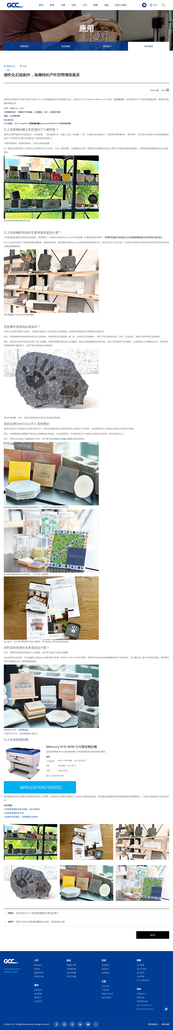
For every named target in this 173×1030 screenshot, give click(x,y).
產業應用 (24, 46)
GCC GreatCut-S (144, 1005)
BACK (152, 935)
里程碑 (37, 969)
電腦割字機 (71, 965)
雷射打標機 (71, 976)
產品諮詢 (140, 972)
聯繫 (95, 5)
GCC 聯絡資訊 (143, 980)
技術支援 (105, 986)
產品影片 (105, 969)
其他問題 (140, 976)
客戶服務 (140, 965)
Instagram (64, 1024)
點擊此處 (24, 729)
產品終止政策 (107, 993)
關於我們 (38, 965)
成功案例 (148, 46)
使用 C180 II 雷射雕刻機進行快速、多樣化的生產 (40, 921)
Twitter (96, 1024)
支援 (63, 5)
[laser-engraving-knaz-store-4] (86, 883)
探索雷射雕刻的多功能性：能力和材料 (22, 809)
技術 (74, 5)
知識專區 (105, 965)
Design (37, 1024)
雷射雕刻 (118, 99)
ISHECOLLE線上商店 (63, 438)
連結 (106, 5)
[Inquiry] (166, 1009)
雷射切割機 (71, 972)
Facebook (56, 1024)
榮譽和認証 (39, 972)
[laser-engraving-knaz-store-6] (86, 842)
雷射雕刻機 (34, 123)
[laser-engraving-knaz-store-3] (30, 883)
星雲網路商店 (142, 1001)
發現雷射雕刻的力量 (14, 813)
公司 (84, 5)
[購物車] (144, 5)
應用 (52, 5)
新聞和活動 (39, 976)
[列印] (167, 90)
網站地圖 (165, 1024)
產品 (41, 5)
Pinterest (72, 1024)
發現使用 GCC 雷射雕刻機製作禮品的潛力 (37, 913)
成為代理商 (141, 969)
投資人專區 (121, 5)
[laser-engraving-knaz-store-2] (142, 842)
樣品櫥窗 (66, 46)
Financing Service (145, 1009)
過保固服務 (106, 997)
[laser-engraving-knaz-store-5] (142, 883)
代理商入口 (141, 993)
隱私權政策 (153, 1024)
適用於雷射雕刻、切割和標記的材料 (21, 816)
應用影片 (107, 46)
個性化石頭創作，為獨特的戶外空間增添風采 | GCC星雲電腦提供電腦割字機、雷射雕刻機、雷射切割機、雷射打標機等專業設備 (15, 5)
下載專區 (105, 990)
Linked (80, 1024)
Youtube (88, 1024)
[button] (154, 5)
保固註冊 (140, 997)
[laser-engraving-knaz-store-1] (30, 842)
